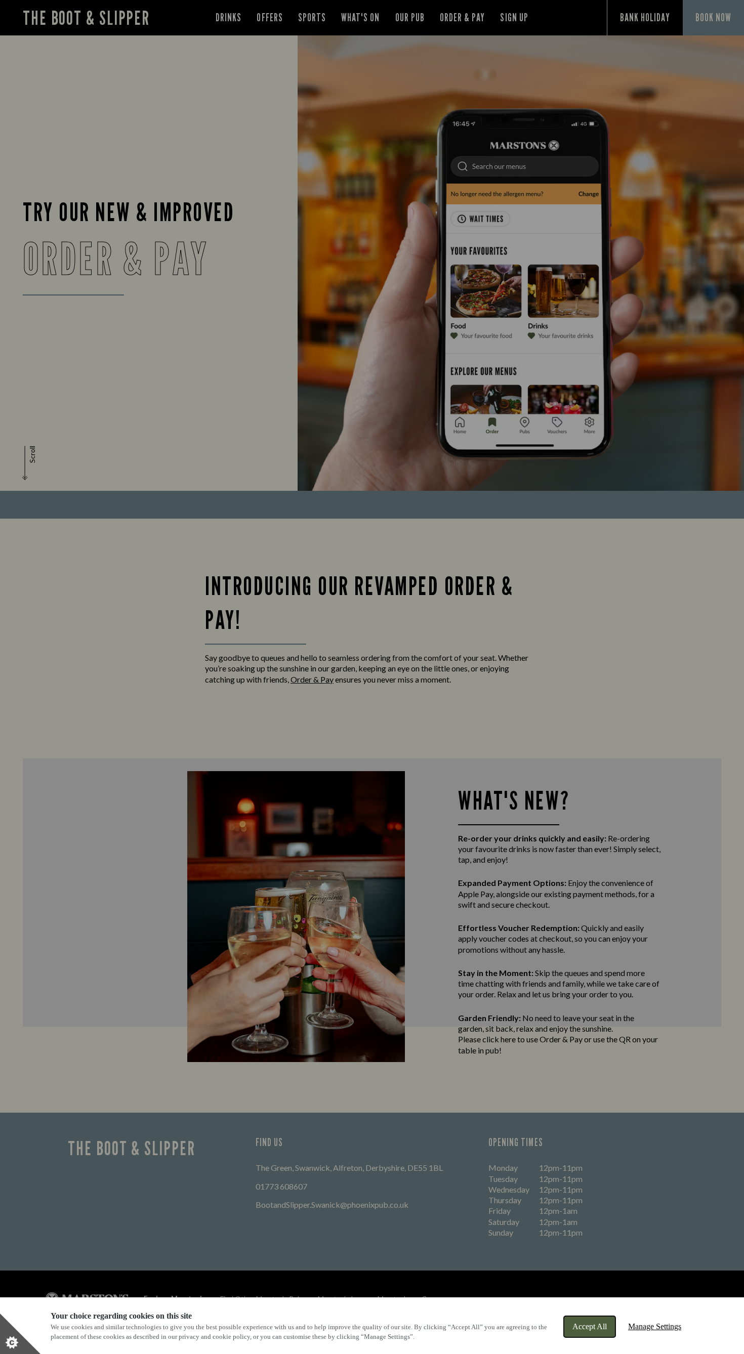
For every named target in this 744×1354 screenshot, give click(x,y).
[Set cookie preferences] (20, 1334)
